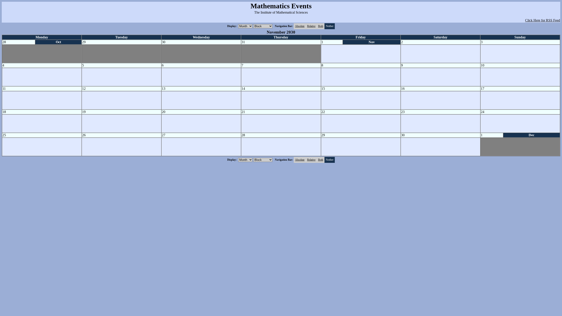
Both (320, 26)
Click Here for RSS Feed (542, 20)
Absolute (299, 26)
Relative (311, 26)
